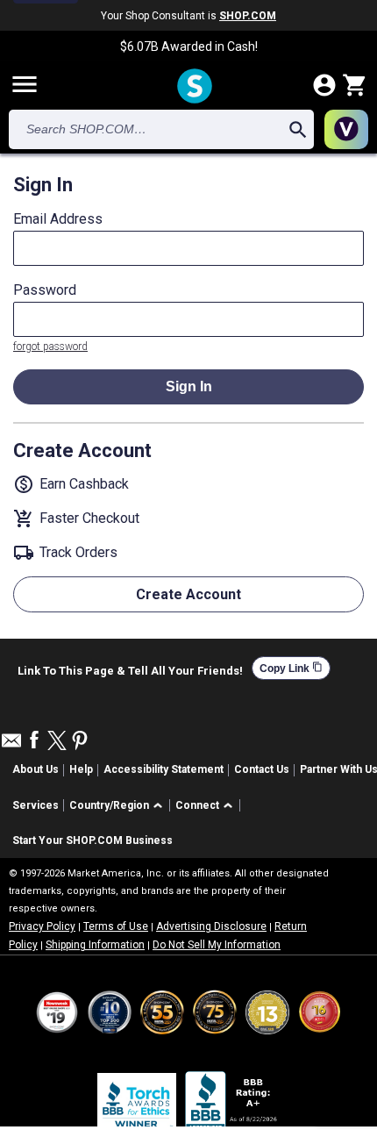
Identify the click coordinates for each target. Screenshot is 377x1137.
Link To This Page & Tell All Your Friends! (130, 668)
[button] (119, 805)
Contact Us (261, 769)
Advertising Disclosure (211, 926)
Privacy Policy (42, 926)
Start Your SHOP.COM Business (92, 840)
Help (81, 769)
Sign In (189, 386)
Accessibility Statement (163, 769)
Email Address (58, 219)
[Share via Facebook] (34, 741)
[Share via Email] (11, 745)
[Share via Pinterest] (79, 742)
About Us (35, 769)
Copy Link (291, 668)
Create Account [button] (188, 594)
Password (44, 290)
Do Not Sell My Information (217, 945)
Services (35, 805)
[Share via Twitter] (57, 742)
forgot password (50, 346)
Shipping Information (95, 945)
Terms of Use (115, 926)
